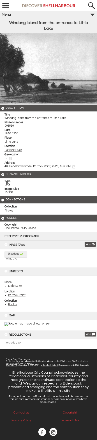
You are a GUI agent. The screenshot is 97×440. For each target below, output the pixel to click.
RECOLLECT (11, 365)
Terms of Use (24, 359)
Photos (12, 304)
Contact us (21, 412)
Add (88, 244)
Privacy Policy (11, 359)
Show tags (13, 253)
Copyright (70, 412)
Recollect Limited (50, 365)
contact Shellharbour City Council (67, 361)
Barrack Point (16, 295)
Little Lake (15, 285)
